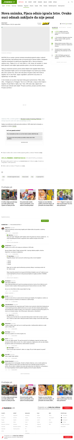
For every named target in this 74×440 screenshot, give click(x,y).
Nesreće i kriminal (5, 424)
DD (3, 324)
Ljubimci (27, 419)
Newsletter (63, 426)
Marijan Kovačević (9, 361)
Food (26, 422)
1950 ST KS (11, 315)
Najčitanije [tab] (62, 27)
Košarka (45, 5)
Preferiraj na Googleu (67, 23)
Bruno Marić (25, 176)
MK (3, 362)
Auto (26, 426)
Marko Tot (7, 227)
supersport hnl (39, 176)
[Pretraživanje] (71, 2)
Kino (50, 419)
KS (3, 332)
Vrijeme (50, 422)
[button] (3, 194)
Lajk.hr (38, 419)
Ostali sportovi (61, 5)
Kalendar (3, 428)
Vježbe (38, 422)
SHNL (40, 5)
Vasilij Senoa (8, 245)
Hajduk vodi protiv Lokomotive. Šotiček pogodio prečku (62, 33)
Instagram (65, 419)
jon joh (6, 296)
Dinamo (31, 5)
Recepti (38, 417)
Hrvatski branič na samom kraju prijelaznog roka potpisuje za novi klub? (63, 51)
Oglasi (45, 2)
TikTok (64, 422)
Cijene (50, 2)
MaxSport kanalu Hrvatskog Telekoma (31, 119)
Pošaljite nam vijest (65, 424)
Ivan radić (7, 354)
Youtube (65, 417)
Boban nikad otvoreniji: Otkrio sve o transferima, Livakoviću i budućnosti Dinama (63, 45)
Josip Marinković (9, 304)
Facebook (65, 415)
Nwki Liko (10, 235)
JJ (3, 297)
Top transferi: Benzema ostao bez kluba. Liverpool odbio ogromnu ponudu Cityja (63, 39)
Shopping (27, 415)
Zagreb (2, 422)
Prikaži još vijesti (62, 62)
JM (3, 305)
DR (3, 281)
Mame (26, 424)
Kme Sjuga (7, 331)
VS (3, 246)
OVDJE (14, 126)
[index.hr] (9, 2)
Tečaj (50, 415)
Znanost (3, 426)
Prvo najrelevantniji (15, 224)
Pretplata (21, 2)
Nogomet (26, 5)
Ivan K (6, 338)
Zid (26, 2)
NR (7, 347)
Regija (2, 419)
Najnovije (14, 5)
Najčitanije (20, 5)
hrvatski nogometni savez (13, 176)
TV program (51, 417)
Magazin (27, 413)
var (32, 176)
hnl (3, 176)
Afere (2, 431)
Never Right (11, 347)
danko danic (8, 323)
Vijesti (30, 2)
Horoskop (27, 433)
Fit (25, 428)
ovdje (36, 161)
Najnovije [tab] (55, 27)
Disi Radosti (8, 280)
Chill (26, 431)
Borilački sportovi (53, 5)
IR (2, 355)
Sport (34, 2)
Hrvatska (3, 417)
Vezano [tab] (69, 27)
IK (2, 339)
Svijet (2, 415)
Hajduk (36, 5)
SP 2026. (8, 5)
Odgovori (39, 424)
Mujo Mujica (11, 256)
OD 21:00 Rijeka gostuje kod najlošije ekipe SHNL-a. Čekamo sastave (62, 57)
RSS (50, 424)
